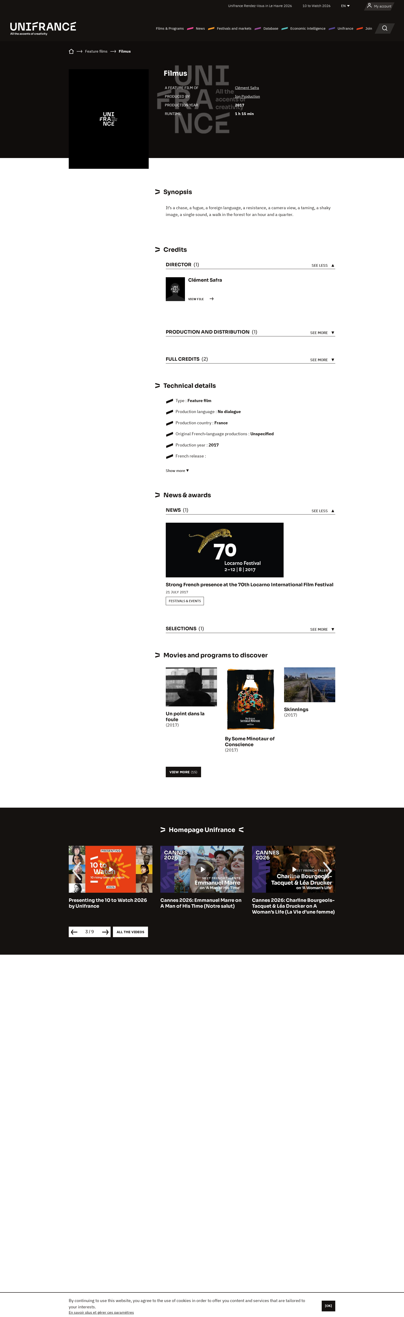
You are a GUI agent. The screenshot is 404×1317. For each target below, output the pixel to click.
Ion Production (247, 96)
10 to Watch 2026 (317, 6)
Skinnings (296, 709)
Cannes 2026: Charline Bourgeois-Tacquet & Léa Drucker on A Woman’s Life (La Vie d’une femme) (201, 906)
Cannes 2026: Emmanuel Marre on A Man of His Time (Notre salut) (109, 903)
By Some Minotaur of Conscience (250, 742)
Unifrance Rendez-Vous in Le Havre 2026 (260, 6)
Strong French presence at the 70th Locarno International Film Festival (249, 585)
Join (368, 28)
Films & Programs (170, 28)
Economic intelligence (307, 28)
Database (270, 28)
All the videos (130, 932)
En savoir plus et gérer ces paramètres (101, 1312)
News (200, 28)
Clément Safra (247, 87)
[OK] (328, 1306)
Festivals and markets (234, 28)
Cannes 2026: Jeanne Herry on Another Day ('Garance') (288, 903)
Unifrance (345, 28)
